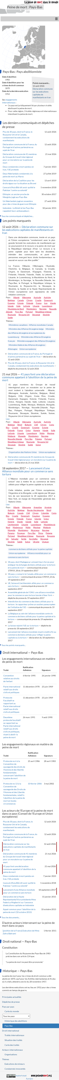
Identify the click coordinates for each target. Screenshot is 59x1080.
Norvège (43, 309)
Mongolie (22, 436)
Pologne (38, 439)
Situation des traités (13, 1040)
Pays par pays (8, 1006)
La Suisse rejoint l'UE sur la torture (23, 625)
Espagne (11, 303)
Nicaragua (35, 530)
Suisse (38, 445)
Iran (45, 303)
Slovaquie (36, 315)
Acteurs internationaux (12, 1050)
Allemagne (26, 297)
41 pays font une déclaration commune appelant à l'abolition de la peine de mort (29, 377)
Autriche (47, 297)
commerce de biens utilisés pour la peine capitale (30, 549)
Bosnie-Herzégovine (35, 510)
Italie (18, 306)
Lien (8, 419)
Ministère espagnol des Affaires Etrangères (36, 341)
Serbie (23, 539)
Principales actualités (11, 997)
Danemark (48, 300)
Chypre (29, 300)
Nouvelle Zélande (15, 439)
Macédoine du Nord (16, 309)
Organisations (11, 1054)
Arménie (48, 507)
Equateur (36, 516)
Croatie (38, 300)
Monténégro (31, 309)
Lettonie (26, 306)
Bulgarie (28, 425)
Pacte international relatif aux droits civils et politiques (11, 689)
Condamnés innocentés (15, 1069)
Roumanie (12, 315)
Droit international (10, 1030)
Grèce (28, 430)
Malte (42, 433)
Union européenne (27, 349)
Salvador (14, 539)
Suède (10, 317)
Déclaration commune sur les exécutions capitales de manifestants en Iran (27, 229)
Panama (11, 533)
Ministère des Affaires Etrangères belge (26, 329)
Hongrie (36, 430)
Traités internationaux (14, 1035)
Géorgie (38, 519)
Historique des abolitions (16, 1021)
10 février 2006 (35, 783)
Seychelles (33, 539)
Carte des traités (12, 1045)
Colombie (45, 513)
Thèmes (5, 1059)
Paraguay (21, 533)
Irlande (53, 303)
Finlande (29, 303)
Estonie (20, 303)
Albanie (16, 297)
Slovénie (46, 315)
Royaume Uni (24, 315)
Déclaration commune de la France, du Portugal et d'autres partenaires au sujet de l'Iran (20, 147)
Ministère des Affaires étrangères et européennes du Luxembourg (31, 333)
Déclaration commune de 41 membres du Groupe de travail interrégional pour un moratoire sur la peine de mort (32, 460)
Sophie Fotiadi (21, 1076)
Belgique (11, 300)
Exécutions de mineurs (15, 1064)
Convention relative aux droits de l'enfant (11, 678)
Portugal (29, 312)
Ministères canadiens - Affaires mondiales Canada (31, 325)
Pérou (40, 533)
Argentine (38, 507)
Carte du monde (12, 1011)
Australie (37, 297)
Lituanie (36, 306)
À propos (29, 1079)
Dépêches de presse (11, 1002)
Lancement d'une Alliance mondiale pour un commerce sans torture (27, 471)
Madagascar (18, 527)
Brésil (19, 425)
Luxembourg (47, 306)
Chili (36, 425)
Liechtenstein (13, 524)
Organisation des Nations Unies (23, 452)
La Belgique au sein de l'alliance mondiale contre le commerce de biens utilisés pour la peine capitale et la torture (31, 616)
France (39, 303)
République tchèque (43, 312)
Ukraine (36, 542)
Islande (11, 306)
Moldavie (11, 436)
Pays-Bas (19, 312)
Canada (20, 300)
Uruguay (45, 542)
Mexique (50, 433)
